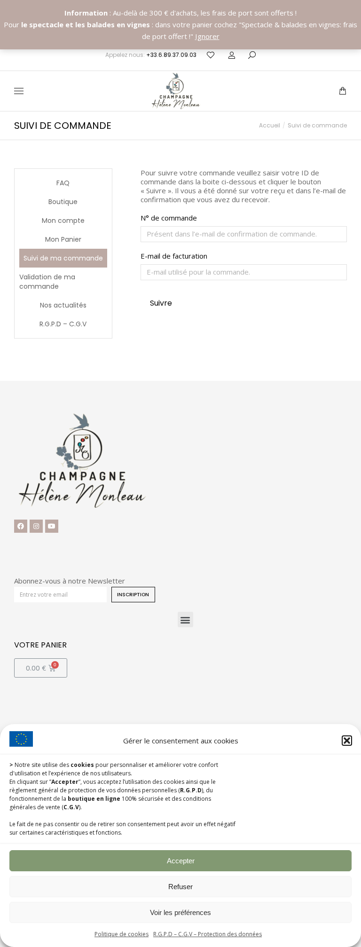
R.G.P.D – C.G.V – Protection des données (207, 934)
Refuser (180, 887)
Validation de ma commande (47, 281)
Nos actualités (63, 305)
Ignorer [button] (207, 36)
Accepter (181, 861)
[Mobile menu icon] (19, 91)
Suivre (161, 303)
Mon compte (63, 220)
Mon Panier (63, 239)
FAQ (63, 183)
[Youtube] (51, 526)
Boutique (63, 201)
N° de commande (169, 217)
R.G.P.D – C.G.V (62, 324)
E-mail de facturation (174, 256)
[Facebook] (20, 526)
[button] (347, 740)
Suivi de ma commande (63, 258)
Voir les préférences (180, 912)
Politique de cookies (121, 934)
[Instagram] (36, 526)
